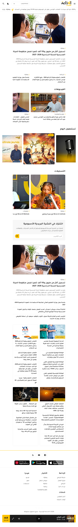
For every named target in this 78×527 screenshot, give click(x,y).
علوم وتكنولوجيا (59, 114)
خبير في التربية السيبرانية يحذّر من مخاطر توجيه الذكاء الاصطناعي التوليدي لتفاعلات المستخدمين (54, 428)
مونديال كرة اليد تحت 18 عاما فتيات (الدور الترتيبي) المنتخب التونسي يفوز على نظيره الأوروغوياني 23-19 (54, 439)
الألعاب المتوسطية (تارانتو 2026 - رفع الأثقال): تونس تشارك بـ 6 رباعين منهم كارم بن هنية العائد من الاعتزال (48, 80)
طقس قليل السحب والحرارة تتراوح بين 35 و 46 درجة (27, 430)
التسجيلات (59, 171)
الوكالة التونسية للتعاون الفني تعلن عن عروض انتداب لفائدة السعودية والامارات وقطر (54, 376)
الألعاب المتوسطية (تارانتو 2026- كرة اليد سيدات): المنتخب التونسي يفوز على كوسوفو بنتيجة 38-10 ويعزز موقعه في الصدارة (26, 369)
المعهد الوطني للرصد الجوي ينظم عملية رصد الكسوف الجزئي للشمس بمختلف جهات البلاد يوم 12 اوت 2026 (53, 407)
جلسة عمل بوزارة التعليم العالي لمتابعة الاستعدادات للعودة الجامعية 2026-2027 (39, 304)
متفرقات (34, 399)
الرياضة (62, 75)
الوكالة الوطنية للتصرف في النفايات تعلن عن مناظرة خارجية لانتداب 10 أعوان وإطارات (53, 355)
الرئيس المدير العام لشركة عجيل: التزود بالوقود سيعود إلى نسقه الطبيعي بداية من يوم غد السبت (40, 318)
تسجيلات (26, 484)
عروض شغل (60, 337)
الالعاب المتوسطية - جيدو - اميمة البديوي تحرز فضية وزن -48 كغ (26, 380)
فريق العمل (61, 481)
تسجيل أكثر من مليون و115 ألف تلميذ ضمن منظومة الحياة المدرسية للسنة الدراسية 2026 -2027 (39, 53)
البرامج (63, 484)
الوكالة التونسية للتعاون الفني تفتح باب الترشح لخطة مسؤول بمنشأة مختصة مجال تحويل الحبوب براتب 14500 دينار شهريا (53, 365)
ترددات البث (61, 487)
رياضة (45, 487)
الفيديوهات (59, 89)
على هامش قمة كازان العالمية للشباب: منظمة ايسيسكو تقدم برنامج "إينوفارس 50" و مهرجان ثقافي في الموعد (26, 421)
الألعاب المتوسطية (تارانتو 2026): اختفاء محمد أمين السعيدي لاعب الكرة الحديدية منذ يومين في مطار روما (25, 356)
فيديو (27, 477)
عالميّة (45, 484)
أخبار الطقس (61, 497)
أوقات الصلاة (61, 500)
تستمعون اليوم (68, 129)
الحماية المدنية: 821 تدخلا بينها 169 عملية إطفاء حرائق (26, 412)
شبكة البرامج (61, 477)
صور (28, 481)
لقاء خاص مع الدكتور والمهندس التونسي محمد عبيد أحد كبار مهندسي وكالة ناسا (49, 118)
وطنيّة (62, 48)
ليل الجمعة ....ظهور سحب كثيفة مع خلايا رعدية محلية (26, 405)
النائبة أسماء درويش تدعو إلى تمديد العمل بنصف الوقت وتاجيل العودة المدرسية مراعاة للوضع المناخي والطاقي (41, 311)
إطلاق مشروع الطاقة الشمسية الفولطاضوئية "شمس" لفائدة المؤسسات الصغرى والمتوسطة (52, 418)
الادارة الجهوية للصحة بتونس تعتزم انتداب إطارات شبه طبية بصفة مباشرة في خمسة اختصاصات (53, 345)
